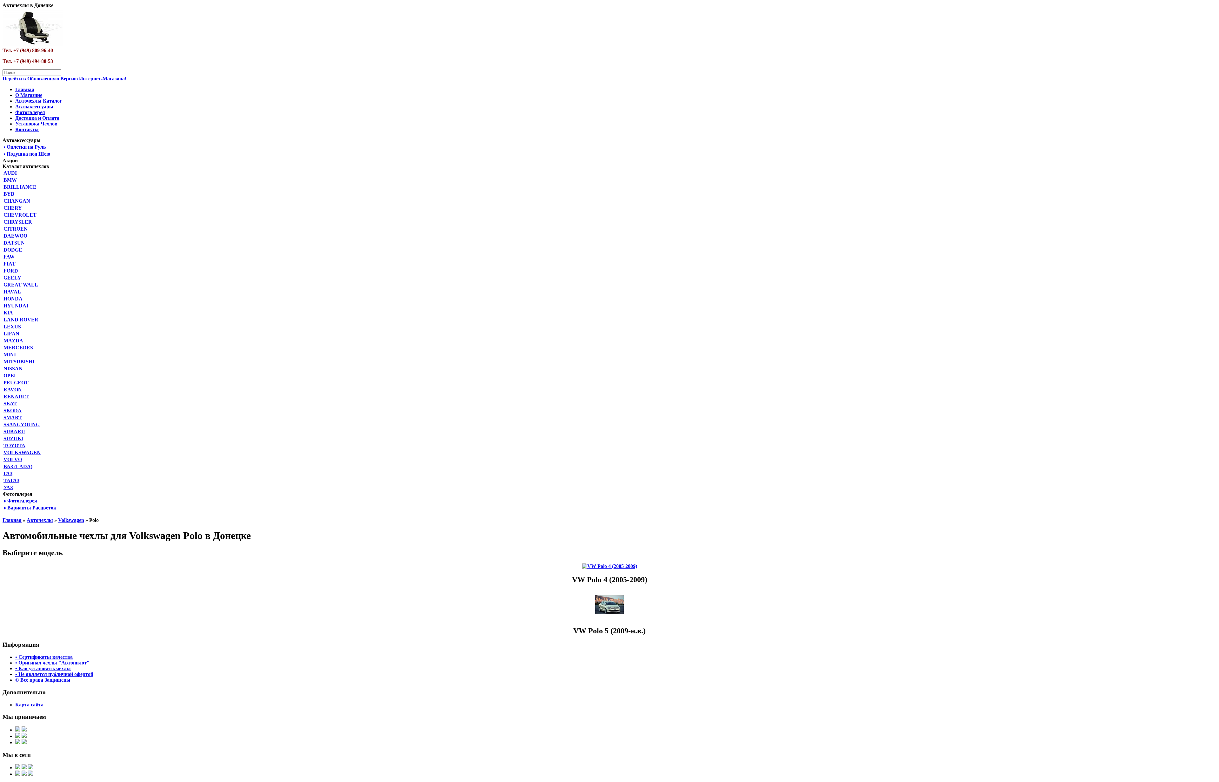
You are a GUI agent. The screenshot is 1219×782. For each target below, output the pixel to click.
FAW (9, 257)
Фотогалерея (30, 112)
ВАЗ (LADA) (17, 466)
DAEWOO (15, 236)
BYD (9, 194)
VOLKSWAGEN (22, 452)
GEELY (12, 277)
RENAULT (16, 396)
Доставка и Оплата (37, 118)
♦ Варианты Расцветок (29, 507)
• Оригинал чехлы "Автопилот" (52, 662)
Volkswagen (71, 520)
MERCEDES (18, 347)
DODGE (12, 250)
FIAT (9, 263)
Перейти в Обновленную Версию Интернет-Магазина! (64, 78)
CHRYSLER (17, 222)
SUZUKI (13, 438)
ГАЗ (7, 473)
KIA (8, 312)
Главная (24, 89)
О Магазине (28, 95)
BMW (10, 180)
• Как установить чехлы (43, 668)
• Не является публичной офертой (54, 674)
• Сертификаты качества (44, 657)
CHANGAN (16, 201)
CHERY (12, 208)
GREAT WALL (20, 284)
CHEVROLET (20, 215)
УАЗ (8, 487)
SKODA (12, 410)
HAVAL (12, 291)
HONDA (13, 298)
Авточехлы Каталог (38, 101)
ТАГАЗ (11, 480)
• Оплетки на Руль (24, 147)
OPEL (10, 375)
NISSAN (13, 368)
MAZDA (13, 340)
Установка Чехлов (36, 123)
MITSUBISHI (18, 361)
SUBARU (14, 431)
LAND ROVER (20, 319)
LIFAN (11, 333)
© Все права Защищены (42, 680)
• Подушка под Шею (26, 154)
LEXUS (12, 326)
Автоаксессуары (34, 106)
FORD (10, 270)
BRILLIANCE (20, 187)
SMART (12, 417)
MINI (9, 354)
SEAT (10, 403)
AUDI (10, 173)
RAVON (12, 389)
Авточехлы (40, 520)
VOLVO (12, 459)
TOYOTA (14, 445)
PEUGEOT (16, 382)
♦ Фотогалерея (20, 500)
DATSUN (14, 243)
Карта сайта (29, 704)
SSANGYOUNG (21, 424)
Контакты (27, 129)
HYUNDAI (15, 305)
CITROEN (15, 229)
